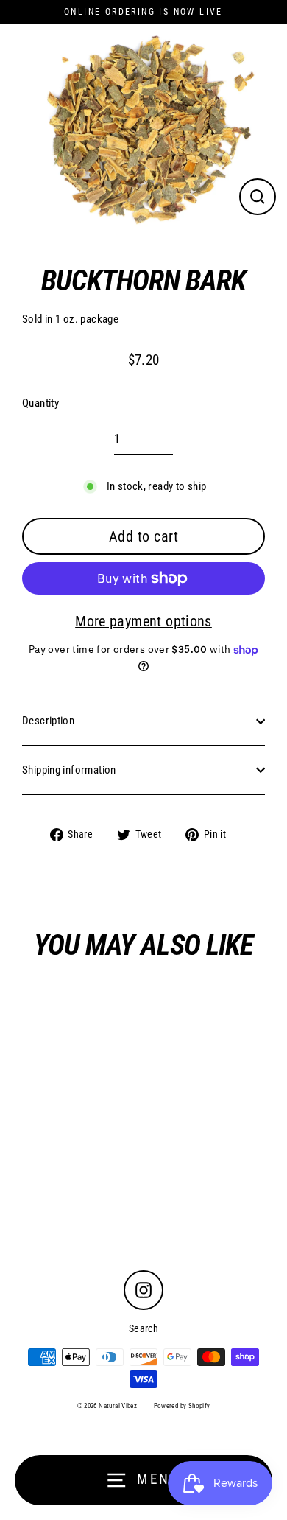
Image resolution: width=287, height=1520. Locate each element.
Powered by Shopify (182, 1405)
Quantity (40, 403)
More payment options (143, 621)
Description (48, 720)
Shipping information (69, 770)
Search (143, 1328)
